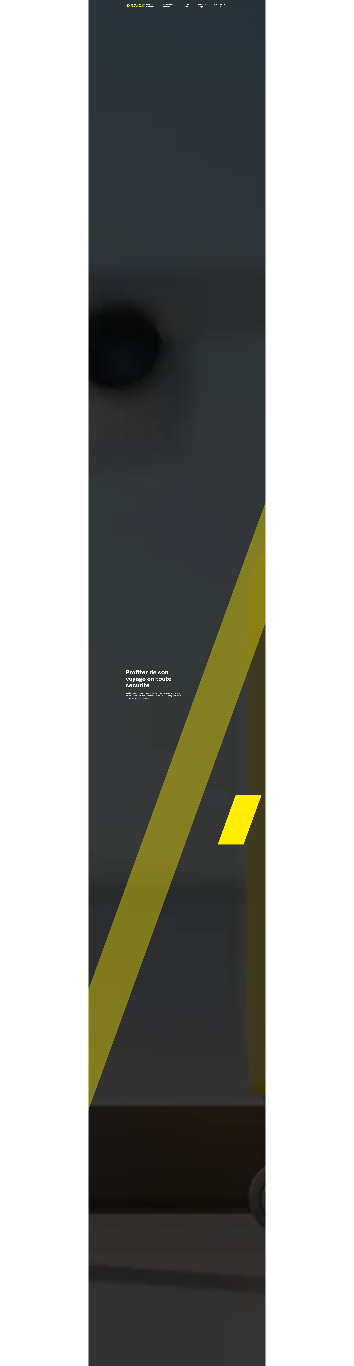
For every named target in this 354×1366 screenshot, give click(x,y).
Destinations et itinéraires (169, 6)
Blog (215, 4)
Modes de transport (150, 6)
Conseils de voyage (202, 6)
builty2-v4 (223, 6)
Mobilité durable (187, 6)
